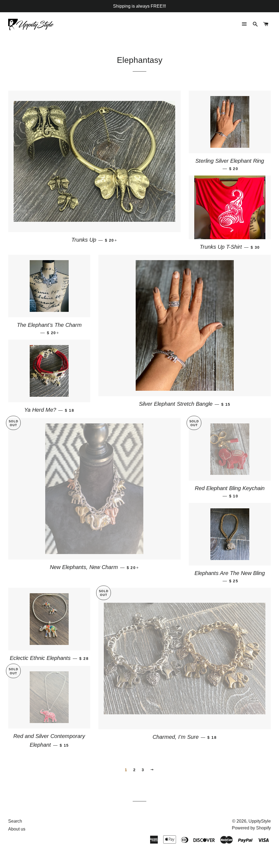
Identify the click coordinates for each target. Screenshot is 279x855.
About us (16, 829)
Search (15, 821)
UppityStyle (259, 821)
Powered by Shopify (251, 828)
